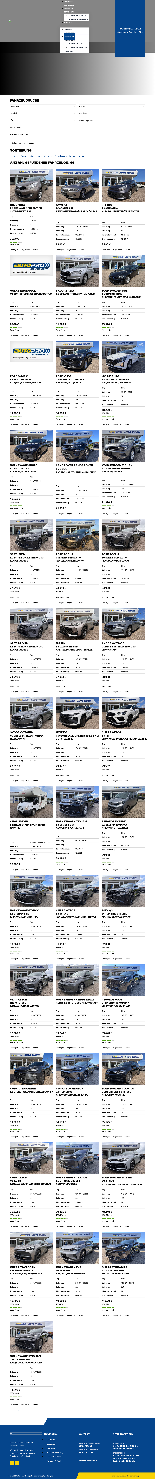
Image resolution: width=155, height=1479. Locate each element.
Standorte (69, 12)
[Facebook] (12, 1463)
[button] (74, 25)
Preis (33, 156)
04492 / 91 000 (85, 1446)
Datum (24, 156)
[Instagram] (17, 1463)
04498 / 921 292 (86, 1452)
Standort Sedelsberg (78, 19)
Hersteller (14, 156)
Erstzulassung (61, 156)
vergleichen (25, 250)
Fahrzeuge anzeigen (23, 143)
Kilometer (48, 156)
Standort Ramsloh (77, 15)
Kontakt (68, 22)
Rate (40, 156)
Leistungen (70, 33)
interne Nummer (76, 156)
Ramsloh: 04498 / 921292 (130, 29)
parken (35, 250)
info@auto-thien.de (88, 1460)
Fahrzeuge (69, 36)
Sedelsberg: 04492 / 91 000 (130, 32)
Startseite (69, 29)
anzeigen (14, 250)
